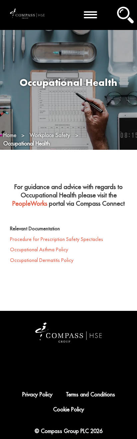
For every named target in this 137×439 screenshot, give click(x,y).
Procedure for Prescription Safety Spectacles (56, 239)
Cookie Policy (68, 409)
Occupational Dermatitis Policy (42, 260)
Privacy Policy (37, 394)
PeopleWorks (29, 204)
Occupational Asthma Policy (39, 249)
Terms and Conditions (90, 394)
